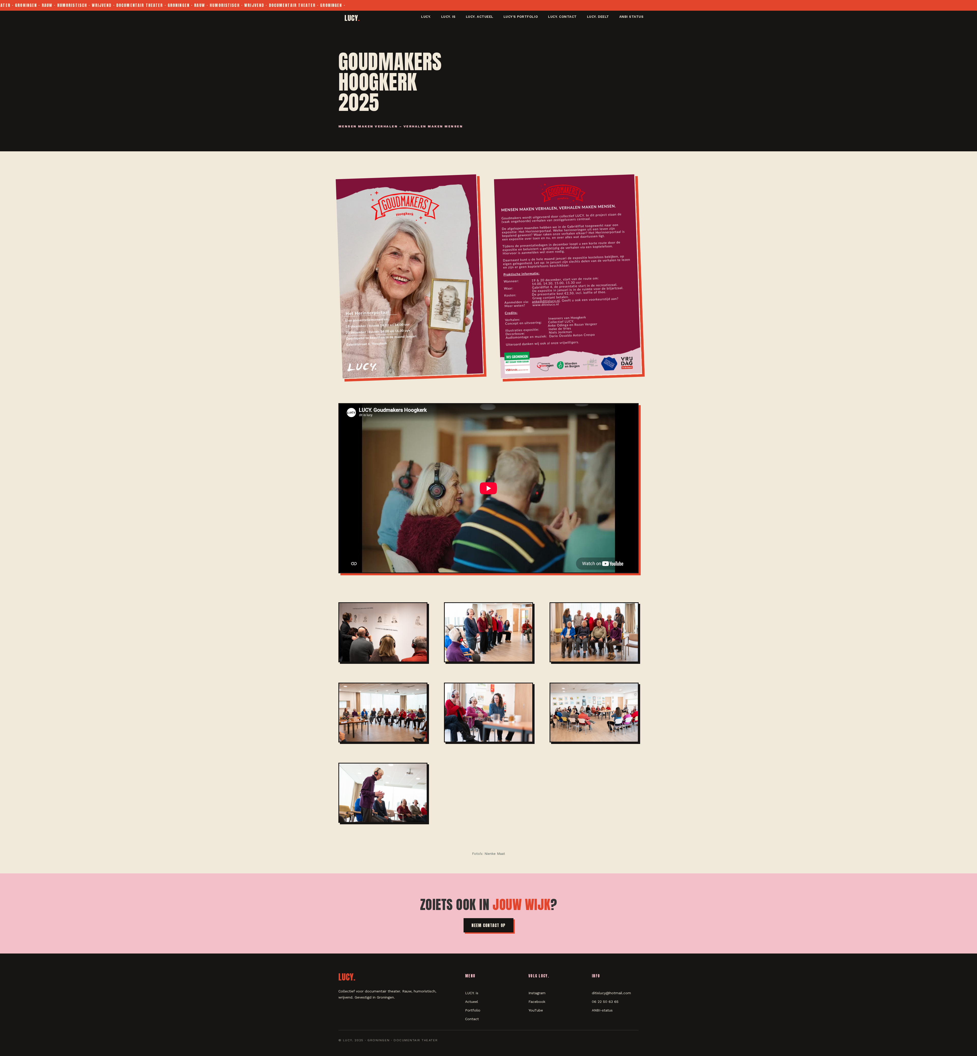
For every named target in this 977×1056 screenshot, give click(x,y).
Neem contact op (488, 925)
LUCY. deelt (598, 17)
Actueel (471, 1002)
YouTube (535, 1010)
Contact (472, 1019)
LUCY (352, 18)
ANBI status (631, 17)
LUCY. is (448, 17)
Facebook (536, 1002)
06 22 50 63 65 (605, 1002)
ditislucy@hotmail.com (611, 993)
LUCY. (426, 17)
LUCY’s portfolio (521, 17)
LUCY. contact (562, 17)
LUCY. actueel (479, 17)
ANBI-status (602, 1010)
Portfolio (472, 1010)
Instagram (536, 993)
